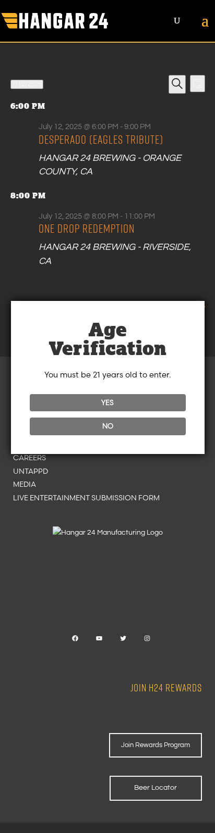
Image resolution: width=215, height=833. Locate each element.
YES (107, 402)
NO (107, 426)
